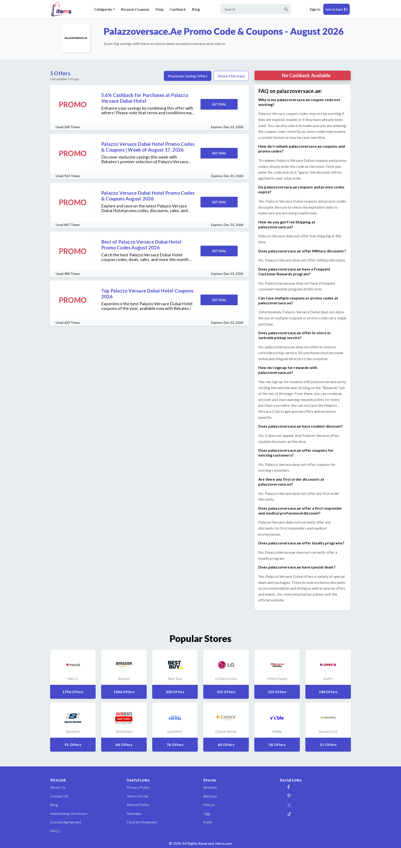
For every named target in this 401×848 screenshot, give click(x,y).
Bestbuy (210, 796)
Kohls (208, 822)
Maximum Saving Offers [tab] (187, 76)
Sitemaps (134, 813)
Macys (208, 804)
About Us (58, 787)
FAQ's (55, 831)
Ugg (206, 813)
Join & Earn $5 (336, 9)
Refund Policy (138, 804)
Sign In (315, 9)
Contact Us (59, 796)
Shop (159, 9)
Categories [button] (103, 9)
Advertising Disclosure (68, 813)
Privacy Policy (138, 787)
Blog (196, 9)
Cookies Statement (142, 822)
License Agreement (65, 822)
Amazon (210, 787)
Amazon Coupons (135, 9)
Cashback (178, 9)
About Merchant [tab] (231, 76)
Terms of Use (137, 796)
